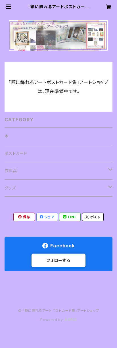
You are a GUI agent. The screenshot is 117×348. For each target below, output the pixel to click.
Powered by (52, 319)
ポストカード (16, 153)
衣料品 (11, 170)
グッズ (10, 187)
